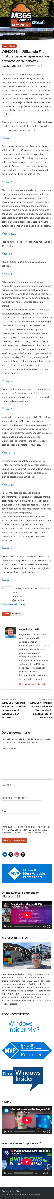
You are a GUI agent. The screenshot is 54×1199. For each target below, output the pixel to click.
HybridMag (34, 1194)
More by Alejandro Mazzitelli (32, 684)
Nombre (7, 785)
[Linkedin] (5, 855)
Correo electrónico (15, 798)
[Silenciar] (44, 926)
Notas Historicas (9, 46)
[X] (11, 855)
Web (4, 811)
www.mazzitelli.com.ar (13, 604)
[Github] (23, 855)
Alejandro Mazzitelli (12, 66)
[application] (27, 915)
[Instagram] (17, 855)
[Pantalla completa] (48, 926)
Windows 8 (16, 614)
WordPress (19, 1194)
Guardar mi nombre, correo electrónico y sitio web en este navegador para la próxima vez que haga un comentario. (26, 830)
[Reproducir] (5, 926)
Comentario (10, 748)
